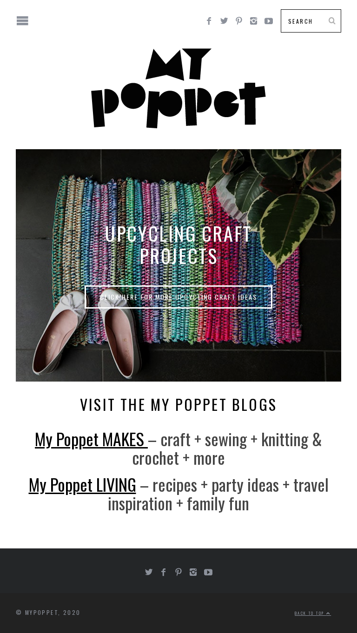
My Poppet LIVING (82, 484)
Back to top (310, 613)
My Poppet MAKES (91, 438)
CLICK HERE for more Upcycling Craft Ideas (178, 297)
